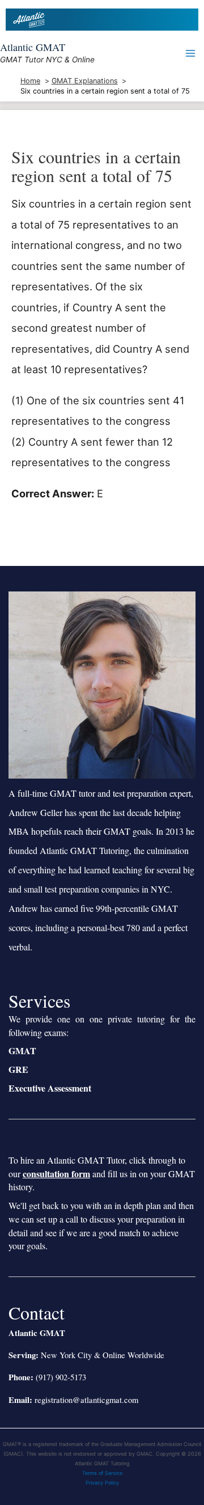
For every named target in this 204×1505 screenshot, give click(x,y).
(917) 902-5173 (61, 1377)
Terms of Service (102, 1473)
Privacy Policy (102, 1482)
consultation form (56, 1173)
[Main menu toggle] (190, 53)
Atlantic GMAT (32, 47)
